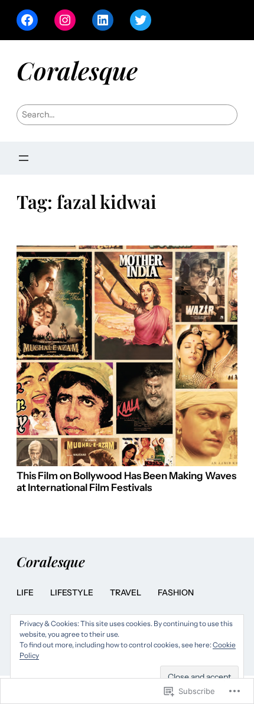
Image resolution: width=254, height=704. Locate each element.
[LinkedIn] (102, 20)
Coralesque (77, 70)
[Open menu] (24, 158)
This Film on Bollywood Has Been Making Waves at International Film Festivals (126, 481)
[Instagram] (65, 20)
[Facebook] (27, 20)
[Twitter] (140, 20)
